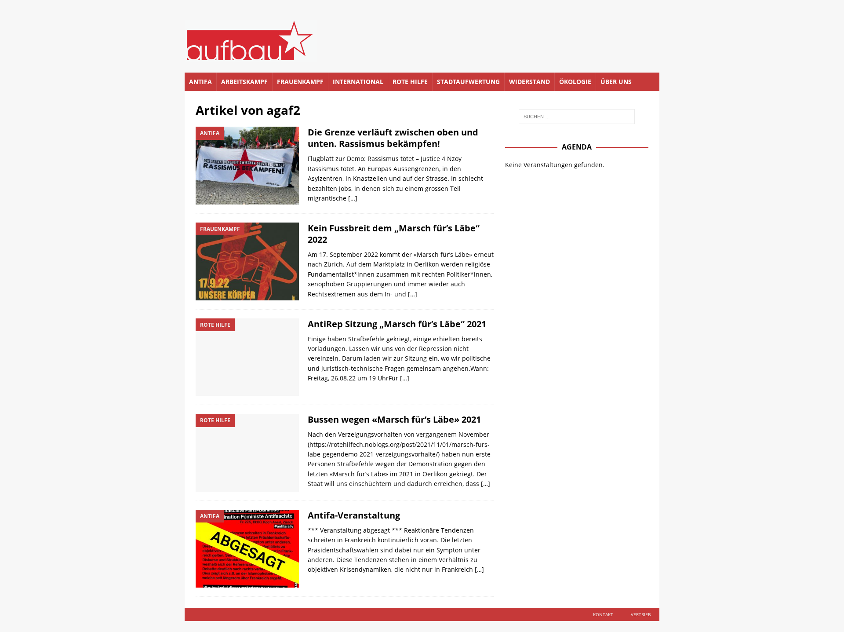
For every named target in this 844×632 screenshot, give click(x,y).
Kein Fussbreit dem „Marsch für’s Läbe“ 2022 (394, 233)
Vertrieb (641, 614)
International (358, 81)
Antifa (200, 81)
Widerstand (529, 81)
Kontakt (603, 614)
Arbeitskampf (244, 81)
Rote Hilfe (410, 81)
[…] (352, 198)
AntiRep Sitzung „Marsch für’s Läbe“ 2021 (397, 324)
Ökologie (575, 81)
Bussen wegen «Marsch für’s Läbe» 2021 (394, 419)
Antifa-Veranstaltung (354, 515)
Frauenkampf (300, 81)
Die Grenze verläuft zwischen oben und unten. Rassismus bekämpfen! (393, 138)
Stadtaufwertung (468, 81)
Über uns (616, 81)
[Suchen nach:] (576, 116)
